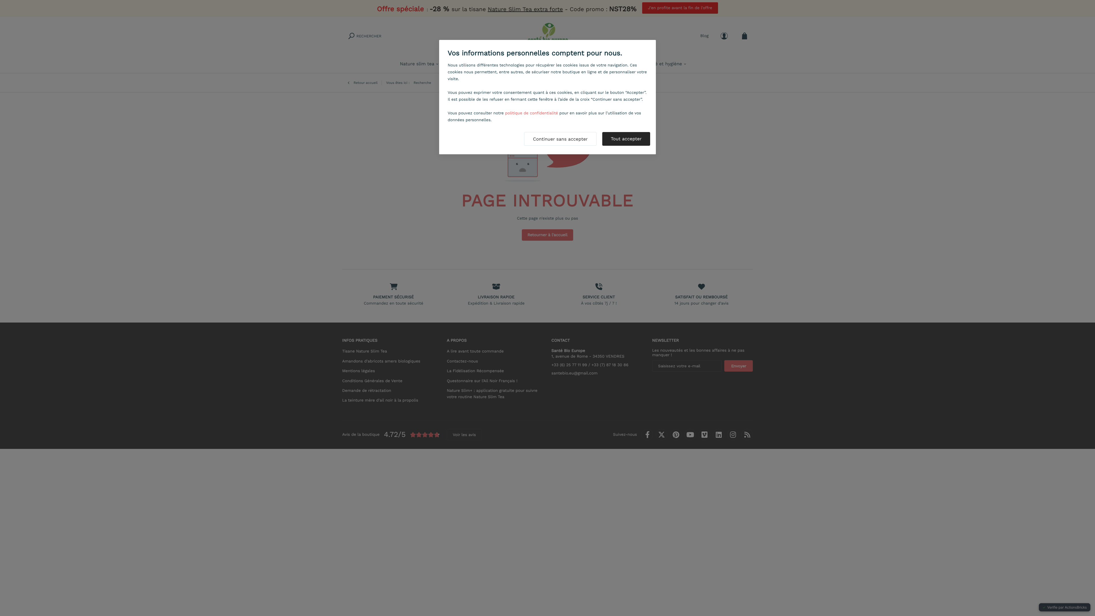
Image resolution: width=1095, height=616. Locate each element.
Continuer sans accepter (560, 139)
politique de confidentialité (531, 113)
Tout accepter (626, 138)
